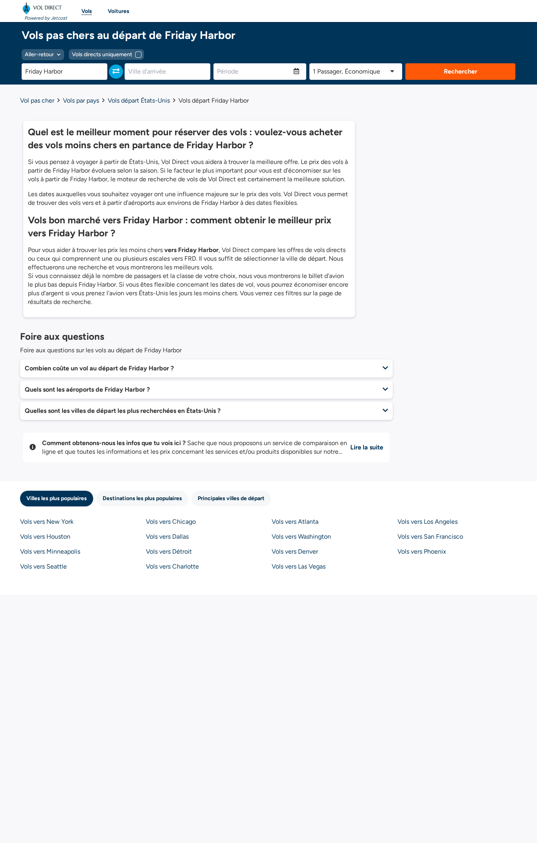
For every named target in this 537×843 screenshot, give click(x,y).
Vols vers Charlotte (172, 566)
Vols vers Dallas (167, 536)
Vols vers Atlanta (295, 521)
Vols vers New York (47, 521)
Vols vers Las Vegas (299, 566)
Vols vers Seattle (43, 566)
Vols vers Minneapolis (50, 551)
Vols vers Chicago (171, 521)
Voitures (118, 11)
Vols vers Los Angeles (427, 521)
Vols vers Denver (295, 551)
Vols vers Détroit (169, 551)
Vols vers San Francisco (430, 536)
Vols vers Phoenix (421, 551)
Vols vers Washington (301, 536)
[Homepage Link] (43, 8)
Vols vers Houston (45, 536)
